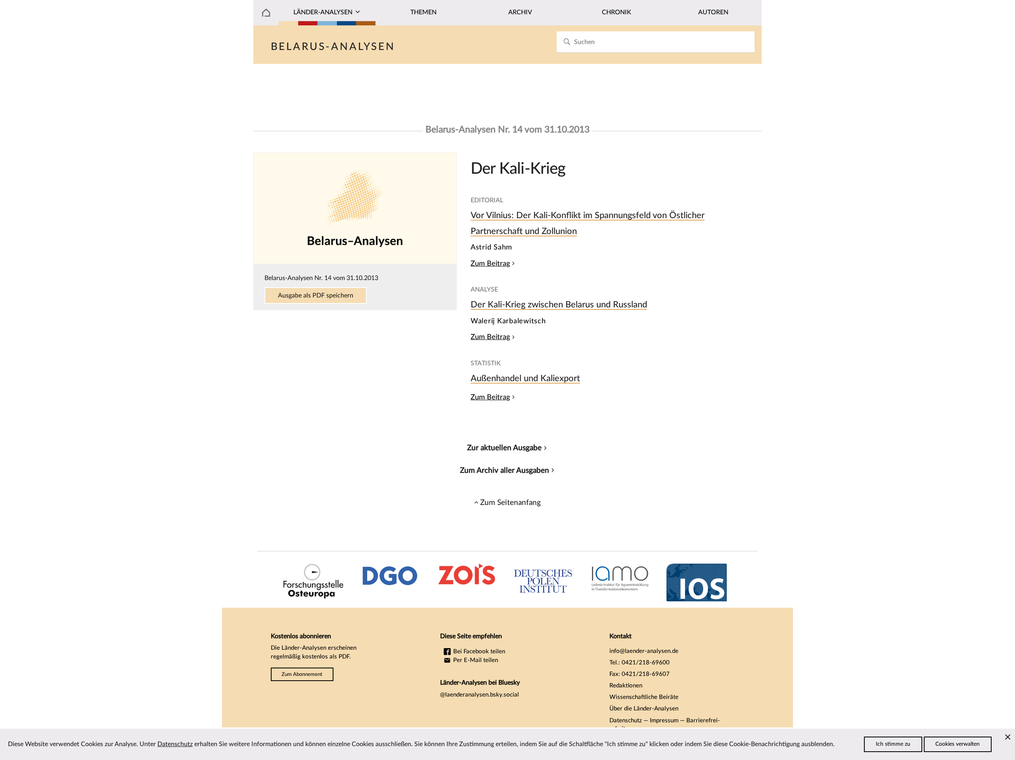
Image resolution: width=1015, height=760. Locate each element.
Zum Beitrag (490, 263)
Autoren (713, 12)
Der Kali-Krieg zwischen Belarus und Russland (559, 304)
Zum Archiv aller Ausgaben (504, 470)
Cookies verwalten (957, 744)
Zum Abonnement (302, 674)
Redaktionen (625, 686)
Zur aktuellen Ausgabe (504, 448)
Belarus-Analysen (333, 47)
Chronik (616, 12)
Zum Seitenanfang (510, 503)
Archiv (520, 12)
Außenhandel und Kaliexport (525, 378)
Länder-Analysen (322, 12)
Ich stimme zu (893, 744)
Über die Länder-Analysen (643, 709)
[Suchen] (567, 42)
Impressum (664, 721)
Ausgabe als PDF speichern (315, 295)
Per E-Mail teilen (475, 660)
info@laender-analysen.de (643, 651)
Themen (423, 12)
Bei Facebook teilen (478, 651)
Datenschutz (625, 721)
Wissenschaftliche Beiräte (643, 697)
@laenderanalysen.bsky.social (479, 695)
